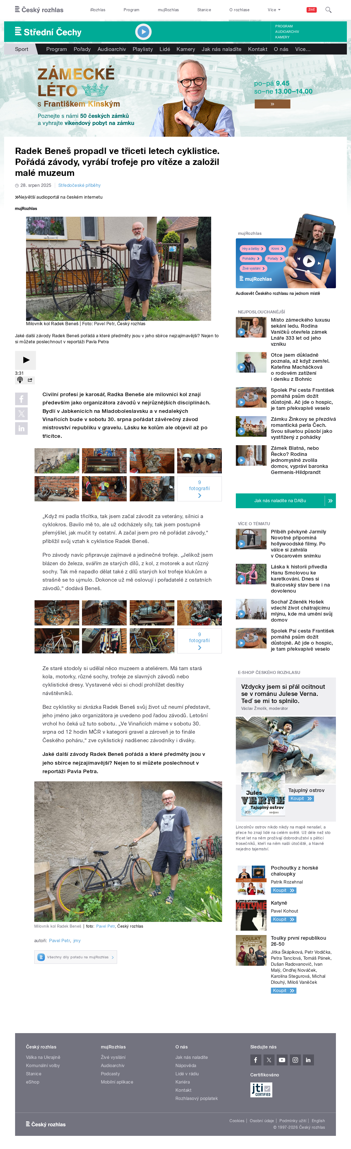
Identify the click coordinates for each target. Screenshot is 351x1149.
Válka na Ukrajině (43, 1057)
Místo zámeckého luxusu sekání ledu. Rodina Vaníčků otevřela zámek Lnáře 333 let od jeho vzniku (300, 332)
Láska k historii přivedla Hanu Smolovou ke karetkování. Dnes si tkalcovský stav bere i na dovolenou (300, 579)
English (318, 1121)
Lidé (165, 49)
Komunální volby (43, 1065)
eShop (32, 1082)
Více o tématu (254, 523)
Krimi (275, 249)
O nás (281, 49)
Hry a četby (250, 249)
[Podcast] (20, 380)
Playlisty (143, 49)
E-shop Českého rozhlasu (269, 672)
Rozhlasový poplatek (197, 1098)
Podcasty (110, 1073)
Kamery (282, 37)
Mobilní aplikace (117, 1082)
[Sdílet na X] (21, 413)
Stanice (204, 10)
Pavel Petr (104, 323)
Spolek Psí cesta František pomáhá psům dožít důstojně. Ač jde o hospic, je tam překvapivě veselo (302, 399)
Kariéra (183, 1082)
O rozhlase (240, 10)
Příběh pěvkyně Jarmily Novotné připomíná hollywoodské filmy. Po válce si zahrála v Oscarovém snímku (298, 544)
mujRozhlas (168, 10)
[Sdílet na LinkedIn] (21, 428)
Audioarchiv (287, 32)
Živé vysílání (251, 268)
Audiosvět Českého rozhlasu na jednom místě (278, 293)
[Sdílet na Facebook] (21, 399)
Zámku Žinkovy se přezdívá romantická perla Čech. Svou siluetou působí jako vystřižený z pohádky (303, 428)
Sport (21, 49)
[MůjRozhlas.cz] (26, 209)
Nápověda (186, 1065)
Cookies (237, 1121)
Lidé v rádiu (187, 1073)
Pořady (82, 49)
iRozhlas (98, 10)
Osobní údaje (262, 1121)
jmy (77, 940)
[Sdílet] (30, 380)
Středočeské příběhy (79, 185)
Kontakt (257, 49)
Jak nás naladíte (222, 49)
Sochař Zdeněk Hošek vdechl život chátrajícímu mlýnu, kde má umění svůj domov (302, 611)
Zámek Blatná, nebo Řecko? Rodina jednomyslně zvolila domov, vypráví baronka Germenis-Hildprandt (299, 460)
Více (303, 49)
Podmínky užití (292, 1121)
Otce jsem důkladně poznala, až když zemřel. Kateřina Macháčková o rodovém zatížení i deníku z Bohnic (300, 367)
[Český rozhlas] (39, 10)
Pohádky (248, 259)
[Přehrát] (25, 360)
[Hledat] (328, 10)
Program (131, 10)
